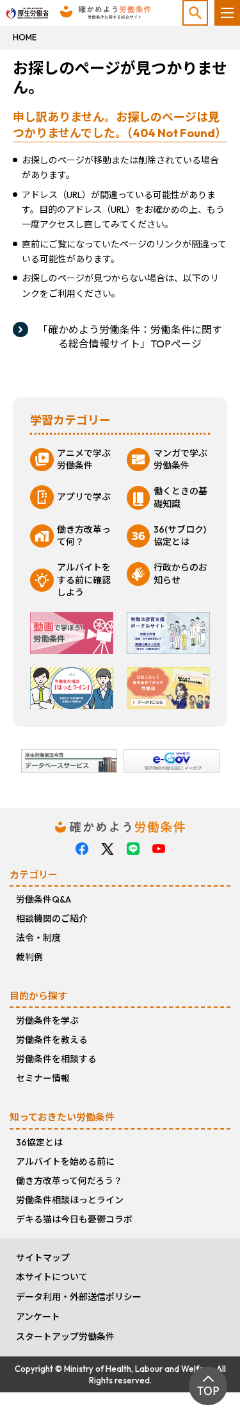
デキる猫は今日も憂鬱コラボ (74, 1219)
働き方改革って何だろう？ (69, 1181)
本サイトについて (52, 1277)
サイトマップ (43, 1258)
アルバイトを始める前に (65, 1161)
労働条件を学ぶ (47, 1020)
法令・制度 (38, 938)
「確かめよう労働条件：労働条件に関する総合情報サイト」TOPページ (130, 336)
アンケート (38, 1316)
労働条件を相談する (56, 1059)
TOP (208, 1386)
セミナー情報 (43, 1078)
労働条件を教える (52, 1040)
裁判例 (29, 957)
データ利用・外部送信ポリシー (78, 1297)
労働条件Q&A (43, 899)
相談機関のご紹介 (52, 918)
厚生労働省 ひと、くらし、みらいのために (27, 10)
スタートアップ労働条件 (65, 1336)
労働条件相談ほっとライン (70, 1200)
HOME (24, 37)
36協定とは (39, 1142)
